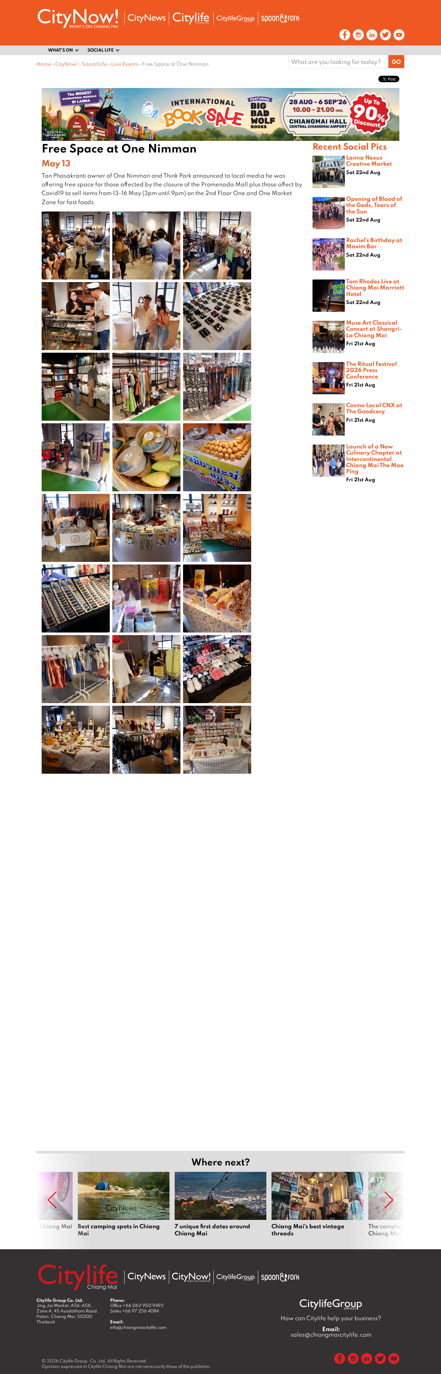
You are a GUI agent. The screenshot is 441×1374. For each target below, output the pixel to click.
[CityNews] (146, 19)
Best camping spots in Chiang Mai (123, 1208)
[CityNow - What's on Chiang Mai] (191, 1277)
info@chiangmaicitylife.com (138, 1327)
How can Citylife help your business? (331, 1318)
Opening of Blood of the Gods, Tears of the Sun (374, 205)
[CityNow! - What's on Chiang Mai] (77, 18)
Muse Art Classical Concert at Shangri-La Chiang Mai (374, 329)
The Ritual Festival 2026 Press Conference (371, 370)
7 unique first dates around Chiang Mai (220, 1208)
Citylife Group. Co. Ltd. (83, 1361)
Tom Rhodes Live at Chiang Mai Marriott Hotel (375, 287)
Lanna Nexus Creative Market (369, 160)
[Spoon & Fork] (280, 18)
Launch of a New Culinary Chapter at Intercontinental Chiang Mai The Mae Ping (375, 458)
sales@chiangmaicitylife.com (331, 1331)
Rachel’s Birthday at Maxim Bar (374, 243)
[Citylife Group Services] (235, 19)
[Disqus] (174, 881)
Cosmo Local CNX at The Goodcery (374, 408)
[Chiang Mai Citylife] (191, 18)
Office (137, 1305)
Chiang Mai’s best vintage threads (317, 1208)
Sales (134, 1311)
